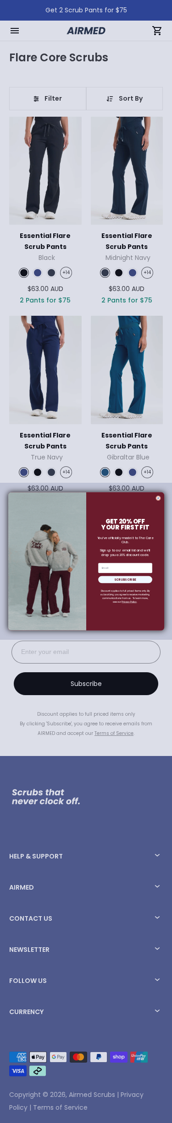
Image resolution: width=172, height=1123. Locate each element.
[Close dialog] (158, 499)
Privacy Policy (129, 602)
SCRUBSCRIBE (125, 580)
